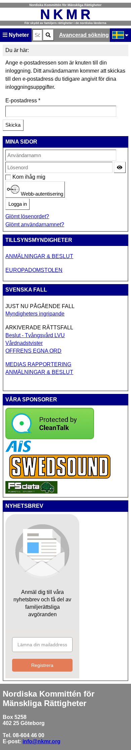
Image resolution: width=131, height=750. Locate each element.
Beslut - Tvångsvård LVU (35, 335)
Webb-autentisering (41, 193)
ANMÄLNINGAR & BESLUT (39, 256)
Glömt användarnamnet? (34, 224)
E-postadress (22, 100)
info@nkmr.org (41, 741)
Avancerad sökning (84, 35)
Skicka (12, 125)
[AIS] (18, 450)
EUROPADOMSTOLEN (33, 270)
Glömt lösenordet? (27, 216)
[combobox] (37, 35)
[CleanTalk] (49, 437)
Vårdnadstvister (24, 343)
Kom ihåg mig (15, 177)
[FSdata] (31, 492)
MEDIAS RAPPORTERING (38, 364)
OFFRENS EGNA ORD (33, 351)
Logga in (17, 204)
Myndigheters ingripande (34, 314)
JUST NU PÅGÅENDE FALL (40, 306)
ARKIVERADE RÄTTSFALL (39, 327)
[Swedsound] (60, 478)
